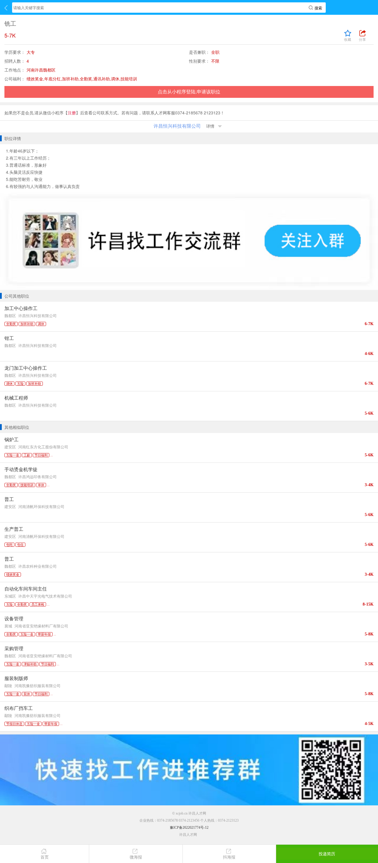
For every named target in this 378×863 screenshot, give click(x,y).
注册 (72, 113)
